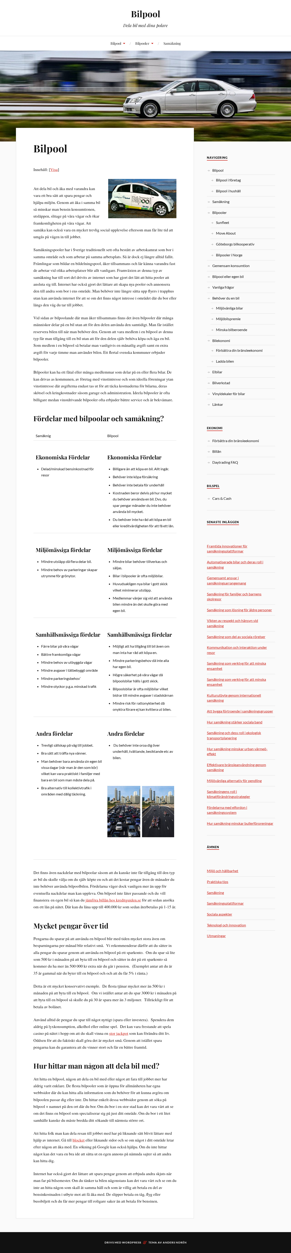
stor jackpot (118, 1033)
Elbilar (217, 372)
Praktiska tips (217, 881)
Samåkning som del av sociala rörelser (236, 636)
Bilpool (145, 14)
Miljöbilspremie (228, 319)
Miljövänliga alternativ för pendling (234, 780)
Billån (216, 451)
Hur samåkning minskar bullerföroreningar (240, 823)
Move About (226, 233)
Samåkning (172, 43)
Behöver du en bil (225, 298)
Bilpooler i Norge (229, 255)
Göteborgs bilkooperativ (235, 244)
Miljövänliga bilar (229, 308)
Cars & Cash (221, 498)
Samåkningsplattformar (225, 903)
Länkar (217, 404)
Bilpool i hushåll (228, 191)
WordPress (131, 1242)
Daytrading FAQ (225, 462)
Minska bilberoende (231, 329)
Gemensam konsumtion (231, 265)
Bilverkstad (221, 383)
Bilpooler (142, 43)
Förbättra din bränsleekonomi (239, 350)
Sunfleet (222, 222)
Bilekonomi (221, 340)
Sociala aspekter (219, 914)
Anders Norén (175, 1242)
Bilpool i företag (228, 180)
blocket (79, 1140)
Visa (54, 169)
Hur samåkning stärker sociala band (234, 722)
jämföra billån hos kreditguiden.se (113, 900)
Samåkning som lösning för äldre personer (239, 610)
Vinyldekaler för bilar (228, 393)
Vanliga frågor (223, 287)
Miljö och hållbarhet (222, 871)
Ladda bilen (225, 361)
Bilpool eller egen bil (228, 276)
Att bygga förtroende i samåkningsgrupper (240, 711)
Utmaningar (216, 936)
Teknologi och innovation (226, 925)
